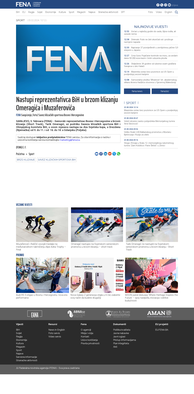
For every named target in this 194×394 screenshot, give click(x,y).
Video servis (54, 336)
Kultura (62, 12)
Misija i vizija (87, 333)
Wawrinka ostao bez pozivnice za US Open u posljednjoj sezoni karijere (149, 73)
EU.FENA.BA (161, 329)
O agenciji (86, 329)
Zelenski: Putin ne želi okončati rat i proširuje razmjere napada (148, 40)
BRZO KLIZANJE (26, 159)
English (168, 12)
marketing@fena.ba (70, 140)
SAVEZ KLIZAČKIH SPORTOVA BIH (57, 159)
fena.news (137, 91)
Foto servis (54, 333)
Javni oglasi (119, 336)
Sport (71, 12)
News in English (56, 329)
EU (23, 12)
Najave (91, 12)
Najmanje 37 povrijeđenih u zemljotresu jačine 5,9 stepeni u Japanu (151, 48)
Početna (20, 154)
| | (131, 103)
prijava (175, 5)
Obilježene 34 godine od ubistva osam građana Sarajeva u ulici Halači (150, 65)
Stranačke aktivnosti (108, 12)
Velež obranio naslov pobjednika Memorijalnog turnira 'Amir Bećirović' (149, 122)
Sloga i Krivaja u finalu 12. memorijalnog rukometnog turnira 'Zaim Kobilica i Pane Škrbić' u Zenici (149, 144)
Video (159, 12)
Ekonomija (50, 12)
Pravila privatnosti (90, 343)
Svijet (39, 12)
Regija (31, 12)
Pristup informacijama (124, 340)
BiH (18, 12)
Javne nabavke (121, 333)
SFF (123, 12)
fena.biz (165, 91)
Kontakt (85, 336)
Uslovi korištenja (89, 340)
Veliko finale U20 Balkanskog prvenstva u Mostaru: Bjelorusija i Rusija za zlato (147, 133)
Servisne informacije (26, 357)
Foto (150, 12)
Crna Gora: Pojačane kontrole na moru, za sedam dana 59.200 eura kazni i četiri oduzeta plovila (151, 56)
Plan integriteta (121, 343)
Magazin (81, 12)
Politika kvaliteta (121, 329)
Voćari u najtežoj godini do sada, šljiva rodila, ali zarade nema (150, 32)
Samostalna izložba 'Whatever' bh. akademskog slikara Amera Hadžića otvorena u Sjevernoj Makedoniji (150, 81)
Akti (115, 346)
